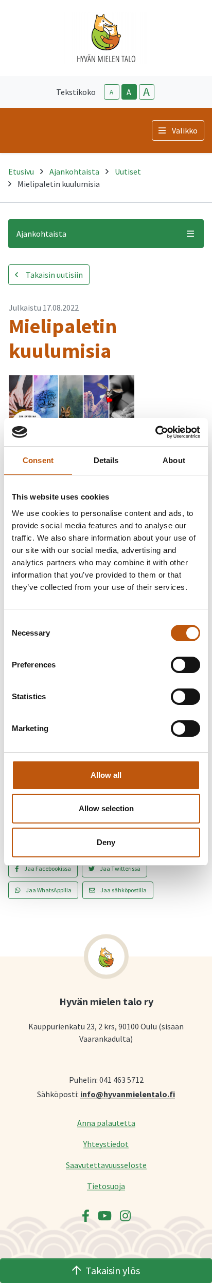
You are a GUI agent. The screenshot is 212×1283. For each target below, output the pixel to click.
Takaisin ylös (112, 1270)
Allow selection (106, 808)
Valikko (185, 130)
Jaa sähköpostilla (123, 890)
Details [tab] (106, 460)
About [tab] (174, 460)
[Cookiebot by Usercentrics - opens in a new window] (155, 432)
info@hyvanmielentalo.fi (127, 1094)
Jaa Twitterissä (119, 868)
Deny (106, 842)
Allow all (106, 775)
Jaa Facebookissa (47, 868)
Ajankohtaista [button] (41, 233)
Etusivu (21, 171)
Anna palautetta (106, 1122)
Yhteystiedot (106, 1143)
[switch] (185, 665)
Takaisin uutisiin (53, 275)
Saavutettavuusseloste (106, 1165)
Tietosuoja (106, 1186)
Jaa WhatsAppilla (48, 890)
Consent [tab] (38, 460)
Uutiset (128, 171)
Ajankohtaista (74, 171)
